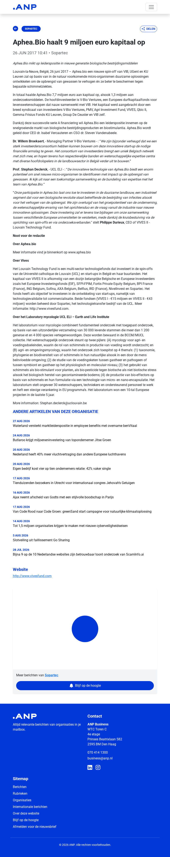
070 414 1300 (97, 752)
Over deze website (26, 813)
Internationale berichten (30, 807)
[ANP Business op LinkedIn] (89, 767)
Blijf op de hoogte (26, 820)
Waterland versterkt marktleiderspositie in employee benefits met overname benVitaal (75, 426)
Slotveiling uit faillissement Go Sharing (41, 540)
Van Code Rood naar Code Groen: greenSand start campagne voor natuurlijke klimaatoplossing (82, 511)
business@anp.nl (100, 758)
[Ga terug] (15, 29)
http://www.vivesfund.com (32, 576)
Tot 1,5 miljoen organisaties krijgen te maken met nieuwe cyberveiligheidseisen (70, 526)
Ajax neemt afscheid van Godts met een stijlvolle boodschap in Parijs (63, 497)
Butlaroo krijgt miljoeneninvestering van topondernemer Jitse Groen (62, 440)
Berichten (20, 787)
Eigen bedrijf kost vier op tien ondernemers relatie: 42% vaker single (62, 469)
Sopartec (31, 28)
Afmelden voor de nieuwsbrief (34, 827)
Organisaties (22, 800)
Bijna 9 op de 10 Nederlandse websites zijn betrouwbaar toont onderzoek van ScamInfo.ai (78, 554)
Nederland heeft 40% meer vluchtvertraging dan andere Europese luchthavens (69, 454)
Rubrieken (20, 793)
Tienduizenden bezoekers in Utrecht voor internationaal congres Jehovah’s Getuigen (74, 483)
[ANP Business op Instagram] (98, 767)
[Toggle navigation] (151, 7)
